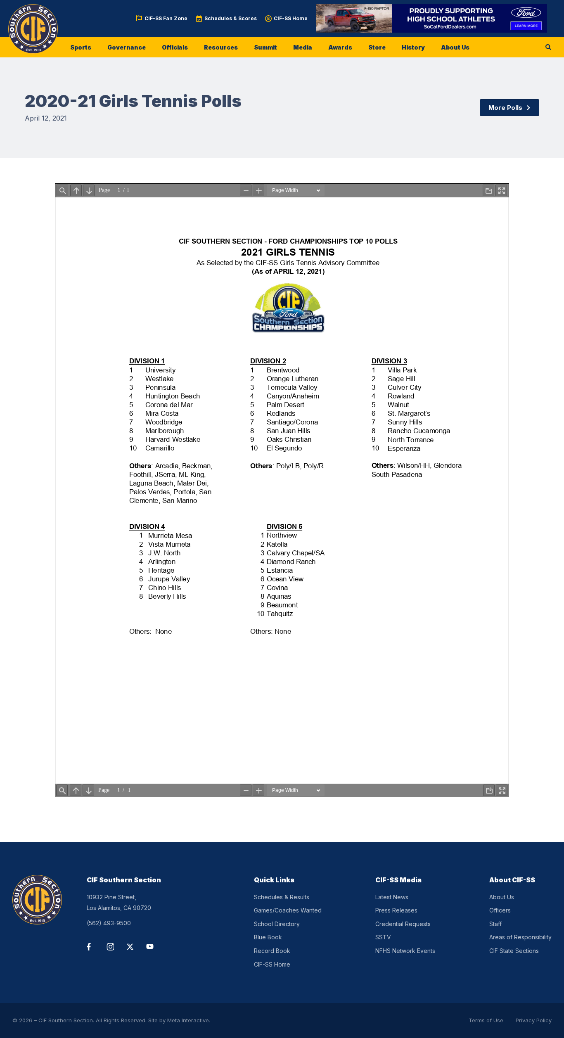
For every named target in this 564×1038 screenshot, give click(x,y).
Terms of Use (486, 1020)
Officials (175, 47)
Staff (495, 923)
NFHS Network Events (405, 950)
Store (377, 47)
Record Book (272, 950)
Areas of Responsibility (520, 937)
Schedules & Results (281, 897)
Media (302, 47)
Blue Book (268, 937)
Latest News (391, 897)
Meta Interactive (188, 1020)
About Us (455, 47)
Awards (340, 47)
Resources (221, 47)
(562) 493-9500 (109, 923)
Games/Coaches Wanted (288, 910)
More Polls (505, 107)
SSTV (383, 937)
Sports (80, 47)
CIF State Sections (514, 950)
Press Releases (396, 910)
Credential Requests (403, 923)
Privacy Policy (534, 1020)
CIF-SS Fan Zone (166, 18)
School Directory (277, 923)
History (413, 47)
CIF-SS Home (291, 18)
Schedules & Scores (230, 18)
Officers (500, 910)
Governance (126, 47)
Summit (265, 47)
